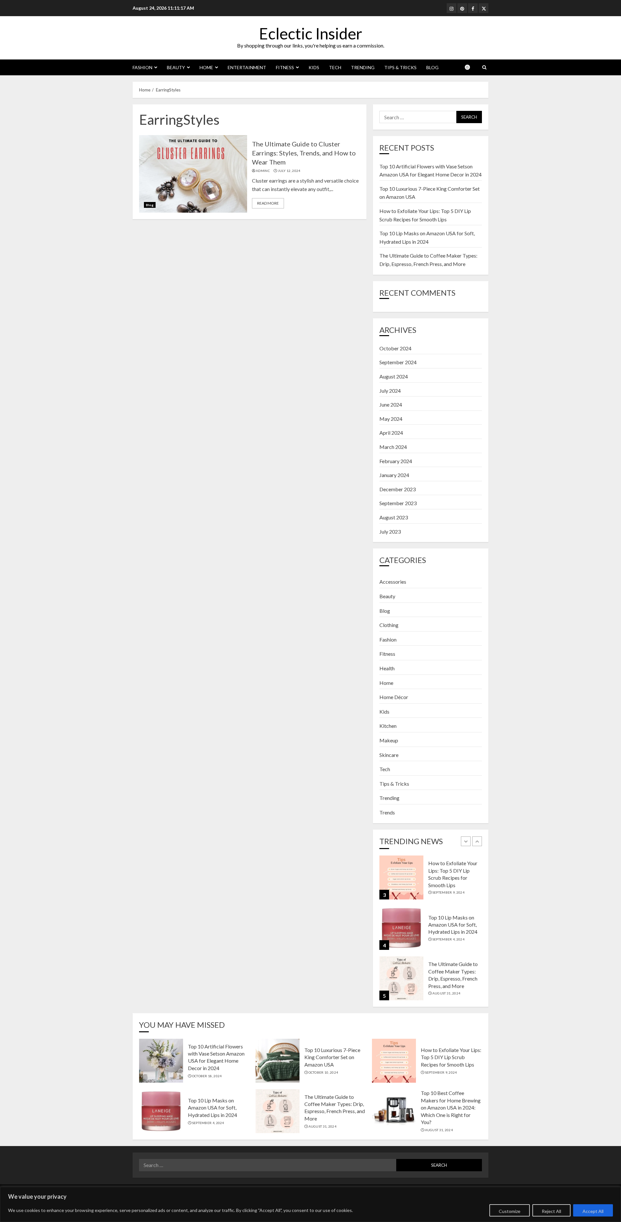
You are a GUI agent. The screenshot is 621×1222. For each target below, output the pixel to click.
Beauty (176, 67)
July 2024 (390, 391)
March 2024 (393, 447)
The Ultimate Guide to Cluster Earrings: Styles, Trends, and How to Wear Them (304, 153)
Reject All (551, 1211)
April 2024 (391, 433)
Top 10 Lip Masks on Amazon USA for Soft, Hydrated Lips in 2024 (452, 924)
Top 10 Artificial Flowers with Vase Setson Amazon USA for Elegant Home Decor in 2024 (216, 1057)
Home (206, 67)
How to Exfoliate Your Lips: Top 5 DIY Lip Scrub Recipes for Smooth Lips (451, 1057)
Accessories (392, 582)
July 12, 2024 (289, 171)
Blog (432, 67)
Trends (387, 812)
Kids (314, 67)
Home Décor (393, 697)
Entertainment (247, 67)
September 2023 (398, 503)
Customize (509, 1211)
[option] (430, 880)
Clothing (388, 625)
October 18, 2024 (207, 1076)
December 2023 (397, 489)
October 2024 (395, 348)
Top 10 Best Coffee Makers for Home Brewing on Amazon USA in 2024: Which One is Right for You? (451, 1107)
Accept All (593, 1211)
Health (387, 668)
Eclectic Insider (310, 33)
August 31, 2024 (446, 993)
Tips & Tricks (400, 67)
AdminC (263, 171)
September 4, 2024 (448, 939)
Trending (363, 67)
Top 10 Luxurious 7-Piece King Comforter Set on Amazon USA (332, 1057)
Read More (268, 203)
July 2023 (390, 531)
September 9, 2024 (448, 892)
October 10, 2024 (323, 1072)
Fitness (285, 67)
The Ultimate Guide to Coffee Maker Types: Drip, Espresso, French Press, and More (334, 1107)
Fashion (142, 67)
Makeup (388, 740)
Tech (335, 67)
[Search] (484, 67)
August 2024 (393, 376)
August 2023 (393, 517)
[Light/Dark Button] (470, 67)
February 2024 (395, 461)
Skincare (388, 755)
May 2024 (390, 419)
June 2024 (390, 404)
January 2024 (394, 475)
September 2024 (398, 362)
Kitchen (388, 726)
